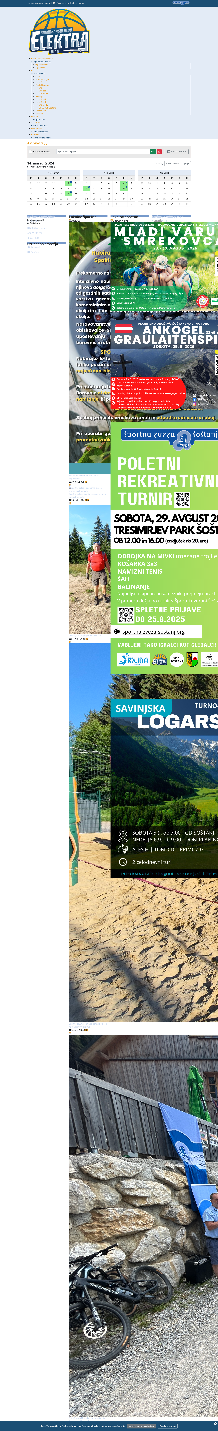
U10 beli (42, 102)
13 (125, 188)
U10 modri (43, 105)
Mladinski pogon (42, 79)
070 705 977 (79, 3)
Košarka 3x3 (40, 111)
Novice (38, 118)
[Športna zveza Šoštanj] (180, 3)
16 (69, 193)
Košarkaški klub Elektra (42, 60)
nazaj (160, 163)
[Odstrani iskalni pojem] (159, 151)
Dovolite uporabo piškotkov (141, 1426)
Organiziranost (41, 65)
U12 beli (42, 99)
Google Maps (36, 238)
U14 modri (43, 93)
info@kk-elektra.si (38, 228)
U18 (40, 82)
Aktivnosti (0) (37, 143)
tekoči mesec (172, 163)
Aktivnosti (39, 124)
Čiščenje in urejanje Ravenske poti (85, 635)
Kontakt (41, 136)
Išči (152, 151)
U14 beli (42, 91)
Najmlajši (39, 96)
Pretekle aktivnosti (41, 151)
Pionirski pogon (42, 85)
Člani (37, 76)
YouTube (35, 252)
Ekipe (38, 72)
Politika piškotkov (167, 1426)
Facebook (35, 247)
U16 (40, 88)
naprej (185, 163)
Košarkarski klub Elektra (39, 3)
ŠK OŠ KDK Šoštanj (47, 108)
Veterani (39, 113)
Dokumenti (39, 130)
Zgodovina (40, 67)
